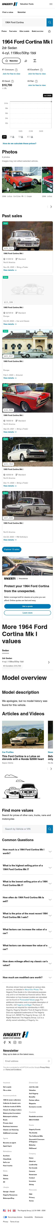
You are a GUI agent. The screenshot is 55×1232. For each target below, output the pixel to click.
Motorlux (32, 1145)
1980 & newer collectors (12, 1100)
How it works (7, 1165)
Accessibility (28, 1217)
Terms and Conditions (13, 1069)
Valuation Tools (27, 4)
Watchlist (22, 12)
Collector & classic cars (12, 1103)
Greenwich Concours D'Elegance (36, 1140)
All (4, 1182)
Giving (31, 1184)
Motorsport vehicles (10, 1116)
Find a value (7, 12)
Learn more (27, 613)
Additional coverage (10, 1133)
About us (32, 1161)
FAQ (30, 1194)
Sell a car (6, 1162)
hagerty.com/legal (24, 1005)
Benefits (32, 1097)
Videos (5, 1175)
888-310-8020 (34, 1120)
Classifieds (7, 1159)
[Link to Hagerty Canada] (9, 1210)
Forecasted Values (27, 1000)
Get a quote (27, 606)
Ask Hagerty (33, 1093)
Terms (31, 1201)
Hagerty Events (34, 1129)
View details (8, 270)
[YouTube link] (20, 1042)
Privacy (32, 1197)
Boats (5, 1120)
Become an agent (9, 1142)
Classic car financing (10, 1130)
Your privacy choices (15, 1217)
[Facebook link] (4, 1042)
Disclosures (39, 1217)
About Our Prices (32, 990)
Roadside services (36, 1116)
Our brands (33, 1168)
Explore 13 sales (11, 549)
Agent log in (7, 1146)
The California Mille (36, 1136)
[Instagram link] (14, 1042)
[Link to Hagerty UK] (14, 1210)
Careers (32, 1171)
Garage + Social (9, 1191)
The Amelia (33, 1133)
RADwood (32, 1148)
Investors (32, 1181)
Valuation (32, 1090)
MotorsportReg (8, 1198)
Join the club (33, 1087)
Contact (32, 1178)
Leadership (33, 1164)
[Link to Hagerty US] (4, 1210)
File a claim (7, 1090)
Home (31, 1158)
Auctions (6, 1155)
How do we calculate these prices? (19, 143)
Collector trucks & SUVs (12, 1106)
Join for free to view (11, 74)
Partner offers (34, 1100)
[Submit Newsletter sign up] (48, 1061)
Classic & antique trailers (12, 1110)
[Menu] (51, 4)
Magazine (32, 1103)
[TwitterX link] (9, 1042)
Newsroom (33, 1174)
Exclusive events (35, 1107)
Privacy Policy (45, 1067)
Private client (8, 1123)
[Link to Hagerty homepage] (16, 1035)
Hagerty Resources (10, 1195)
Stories (5, 1178)
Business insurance (10, 1126)
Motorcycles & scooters (12, 1113)
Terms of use (14, 1221)
